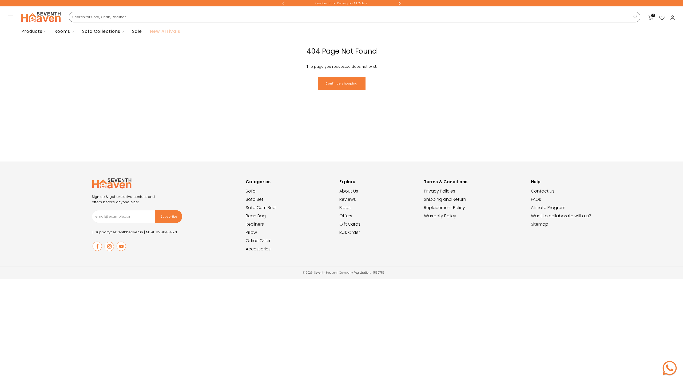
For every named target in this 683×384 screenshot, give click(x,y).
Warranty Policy (440, 216)
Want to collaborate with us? (561, 216)
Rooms (62, 31)
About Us (348, 191)
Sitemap (539, 224)
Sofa (251, 191)
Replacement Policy (444, 208)
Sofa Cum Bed (261, 208)
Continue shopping (342, 83)
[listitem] (341, 3)
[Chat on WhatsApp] (670, 368)
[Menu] (10, 17)
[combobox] (354, 17)
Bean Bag (256, 216)
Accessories (258, 249)
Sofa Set (254, 199)
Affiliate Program (548, 208)
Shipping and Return (445, 199)
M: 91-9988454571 (161, 232)
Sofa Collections (101, 31)
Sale (137, 31)
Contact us (542, 191)
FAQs (536, 199)
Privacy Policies (439, 191)
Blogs (345, 208)
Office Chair (258, 241)
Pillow (251, 232)
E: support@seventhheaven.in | (119, 232)
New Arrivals (165, 31)
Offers (345, 216)
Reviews (347, 199)
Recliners (255, 224)
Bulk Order (349, 232)
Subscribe (168, 216)
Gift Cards (349, 224)
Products (31, 31)
